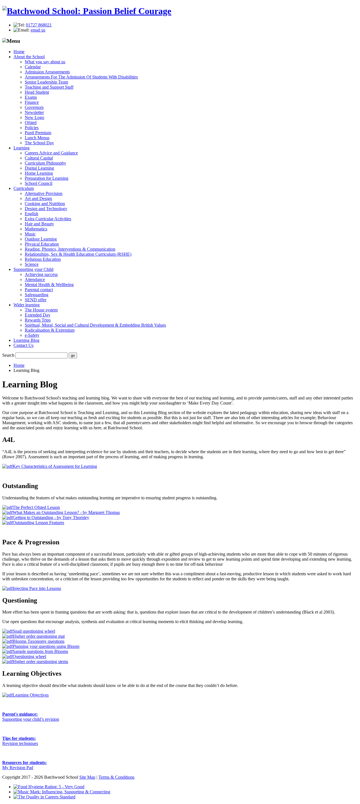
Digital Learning (39, 168)
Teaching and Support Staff (49, 87)
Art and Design (38, 198)
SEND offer (35, 299)
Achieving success (41, 274)
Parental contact (39, 289)
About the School (29, 56)
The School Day (39, 142)
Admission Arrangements (47, 71)
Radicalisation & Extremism (50, 330)
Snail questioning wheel (34, 631)
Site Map (87, 777)
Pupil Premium (38, 132)
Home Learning (39, 173)
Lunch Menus (37, 137)
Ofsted (31, 122)
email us (38, 30)
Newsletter (34, 112)
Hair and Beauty (39, 223)
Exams (31, 97)
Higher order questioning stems (40, 661)
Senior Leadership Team (46, 82)
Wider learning (27, 304)
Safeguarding (36, 294)
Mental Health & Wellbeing (49, 284)
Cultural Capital (39, 158)
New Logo (34, 117)
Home (19, 51)
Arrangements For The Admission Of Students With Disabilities (81, 77)
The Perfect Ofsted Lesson (36, 507)
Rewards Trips (38, 320)
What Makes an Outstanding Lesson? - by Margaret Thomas (66, 512)
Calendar (33, 66)
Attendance (35, 279)
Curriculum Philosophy (45, 163)
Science (32, 264)
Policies (32, 127)
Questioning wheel (29, 656)
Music (30, 234)
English (31, 213)
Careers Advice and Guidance (51, 153)
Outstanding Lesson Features (38, 522)
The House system (41, 309)
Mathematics (36, 228)
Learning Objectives (31, 695)
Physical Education (42, 244)
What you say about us (45, 61)
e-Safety (32, 335)
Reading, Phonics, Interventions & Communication (70, 249)
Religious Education (43, 259)
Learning (22, 147)
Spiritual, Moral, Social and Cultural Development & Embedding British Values (95, 325)
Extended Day (37, 315)
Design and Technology (46, 208)
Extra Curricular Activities (48, 218)
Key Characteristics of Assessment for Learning (55, 466)
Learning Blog (26, 340)
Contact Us (23, 345)
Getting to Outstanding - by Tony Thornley (51, 517)
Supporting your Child (33, 269)
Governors (34, 107)
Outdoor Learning (41, 239)
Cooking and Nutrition (45, 203)
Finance (32, 102)
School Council (38, 183)
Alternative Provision (43, 193)
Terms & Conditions (116, 777)
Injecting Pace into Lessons (37, 588)
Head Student (37, 92)
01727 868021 (39, 25)
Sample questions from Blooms (40, 651)
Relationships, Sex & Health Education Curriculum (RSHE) (78, 254)
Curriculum (24, 188)
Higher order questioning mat (39, 636)
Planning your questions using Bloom (46, 646)
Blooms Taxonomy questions (38, 641)
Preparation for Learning (46, 178)
